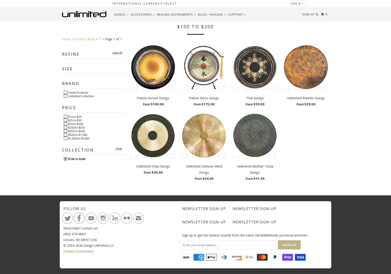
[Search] (317, 14)
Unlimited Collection (80, 96)
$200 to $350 (76, 127)
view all (117, 53)
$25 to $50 (74, 120)
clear (119, 149)
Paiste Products (77, 92)
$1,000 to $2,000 (78, 138)
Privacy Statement (78, 251)
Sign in (308, 14)
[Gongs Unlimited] (85, 14)
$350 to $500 (76, 131)
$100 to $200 (76, 159)
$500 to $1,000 (77, 135)
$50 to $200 (75, 124)
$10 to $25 (74, 116)
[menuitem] (121, 14)
